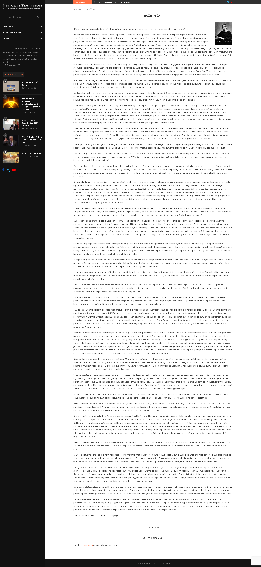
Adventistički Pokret (12, 32)
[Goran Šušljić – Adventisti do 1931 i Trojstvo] (11, 124)
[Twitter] (8, 170)
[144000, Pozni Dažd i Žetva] (11, 86)
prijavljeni (88, 545)
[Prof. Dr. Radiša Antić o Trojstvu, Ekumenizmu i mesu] (11, 140)
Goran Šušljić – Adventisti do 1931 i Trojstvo (30, 123)
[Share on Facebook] (152, 527)
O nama (6, 38)
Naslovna (77, 9)
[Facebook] (3, 170)
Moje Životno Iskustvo (31, 153)
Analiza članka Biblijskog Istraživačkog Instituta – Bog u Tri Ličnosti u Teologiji (31, 104)
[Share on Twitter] (155, 527)
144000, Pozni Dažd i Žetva (31, 83)
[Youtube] (14, 170)
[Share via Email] (158, 527)
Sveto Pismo (8, 26)
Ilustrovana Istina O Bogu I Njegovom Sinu (117, 2)
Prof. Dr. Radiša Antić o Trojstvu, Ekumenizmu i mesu (32, 139)
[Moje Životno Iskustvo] (11, 157)
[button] (94, 2)
